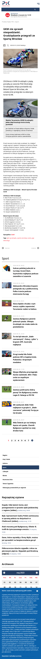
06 (31, 582)
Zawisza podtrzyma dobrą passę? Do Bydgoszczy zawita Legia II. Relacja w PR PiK (25, 392)
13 (31, 587)
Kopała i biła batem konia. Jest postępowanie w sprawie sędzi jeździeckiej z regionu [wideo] (20, 507)
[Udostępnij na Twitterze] (8, 45)
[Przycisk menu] (38, 3)
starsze (7, 248)
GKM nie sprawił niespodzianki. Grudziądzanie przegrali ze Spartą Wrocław (19, 33)
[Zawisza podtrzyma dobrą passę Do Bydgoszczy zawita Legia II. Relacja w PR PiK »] (6, 391)
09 (10, 587)
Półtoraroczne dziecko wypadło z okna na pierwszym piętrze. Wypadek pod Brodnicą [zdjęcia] (20, 551)
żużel (12, 234)
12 (26, 587)
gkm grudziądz (11, 238)
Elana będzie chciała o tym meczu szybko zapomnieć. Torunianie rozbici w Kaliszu (25, 306)
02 (10, 582)
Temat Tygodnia (8, 483)
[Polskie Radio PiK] (6, 3)
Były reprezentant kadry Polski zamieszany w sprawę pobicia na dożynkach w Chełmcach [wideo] (20, 518)
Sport (17, 22)
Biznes (5, 475)
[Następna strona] (32, 440)
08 (4, 587)
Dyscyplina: (7, 234)
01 (4, 582)
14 (36, 587)
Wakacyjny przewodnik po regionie (14, 487)
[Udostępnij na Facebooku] (5, 45)
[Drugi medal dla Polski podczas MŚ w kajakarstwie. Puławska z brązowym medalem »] (6, 357)
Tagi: (5, 238)
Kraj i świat (6, 459)
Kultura (5, 463)
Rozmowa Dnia (7, 479)
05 (26, 582)
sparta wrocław (22, 238)
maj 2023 (20, 573)
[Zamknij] (37, 591)
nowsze (33, 248)
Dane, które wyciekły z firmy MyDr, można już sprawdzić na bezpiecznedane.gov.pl (20, 540)
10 (15, 587)
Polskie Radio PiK (8, 22)
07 (36, 582)
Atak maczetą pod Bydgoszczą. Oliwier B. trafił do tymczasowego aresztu (19, 529)
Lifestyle (5, 471)
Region (5, 455)
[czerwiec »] (37, 573)
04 (20, 582)
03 (15, 582)
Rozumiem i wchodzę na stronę (11, 656)
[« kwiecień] (4, 573)
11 (20, 587)
